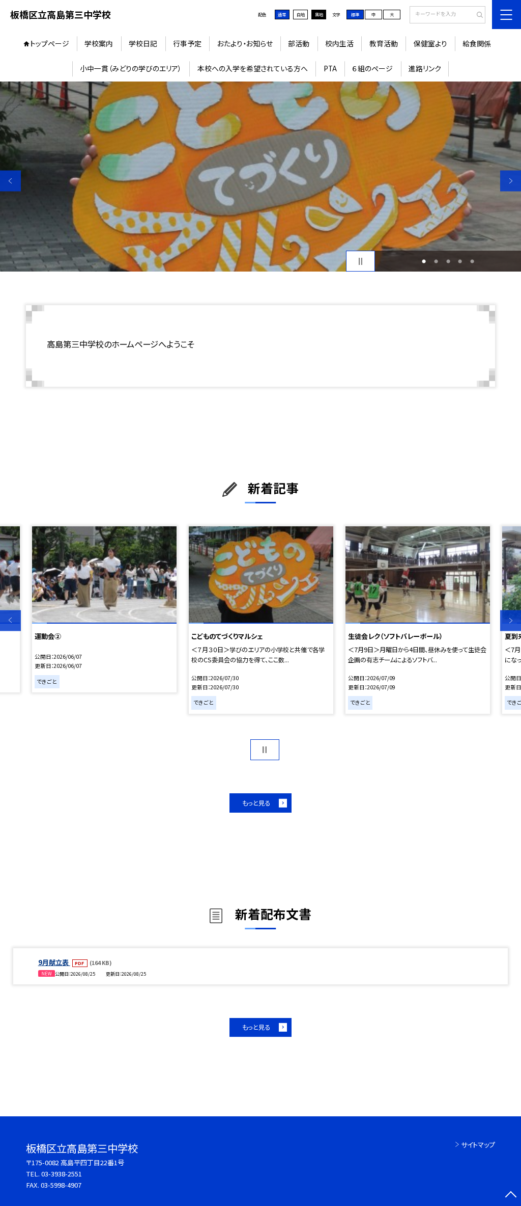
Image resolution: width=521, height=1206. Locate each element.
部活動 (298, 43)
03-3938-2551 (61, 1173)
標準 (355, 14)
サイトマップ (478, 1144)
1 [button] (424, 261)
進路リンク (425, 68)
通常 (282, 14)
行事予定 (187, 43)
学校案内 (98, 43)
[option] (260, 177)
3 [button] (448, 261)
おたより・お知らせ (245, 43)
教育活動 (383, 43)
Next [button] (510, 181)
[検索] (476, 15)
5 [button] (472, 261)
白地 (301, 14)
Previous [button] (10, 181)
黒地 (319, 14)
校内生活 (339, 43)
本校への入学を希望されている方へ (252, 68)
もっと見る (256, 803)
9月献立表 (54, 962)
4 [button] (460, 261)
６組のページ (372, 68)
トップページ (49, 43)
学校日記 (143, 43)
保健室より (430, 43)
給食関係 (476, 43)
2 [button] (436, 261)
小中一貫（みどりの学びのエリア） (131, 68)
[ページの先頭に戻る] (510, 1195)
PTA (330, 68)
